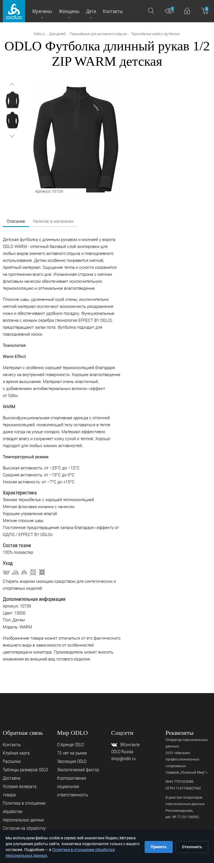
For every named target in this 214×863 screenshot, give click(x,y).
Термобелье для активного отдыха (98, 34)
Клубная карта (16, 753)
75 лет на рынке (72, 753)
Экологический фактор (78, 769)
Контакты (12, 744)
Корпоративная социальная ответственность (72, 787)
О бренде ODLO (70, 744)
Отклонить (192, 847)
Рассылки (12, 761)
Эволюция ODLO (71, 761)
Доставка (11, 778)
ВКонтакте (130, 744)
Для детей (57, 34)
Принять (159, 847)
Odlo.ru (39, 34)
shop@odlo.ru (123, 758)
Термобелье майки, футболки (155, 34)
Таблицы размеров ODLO (25, 769)
